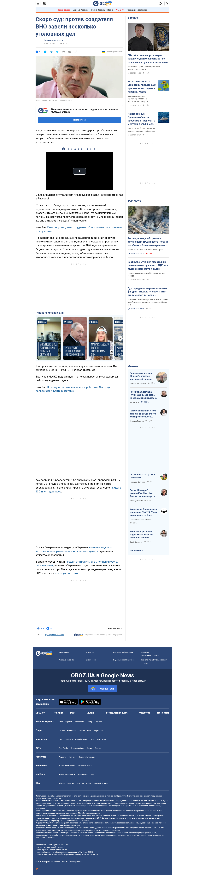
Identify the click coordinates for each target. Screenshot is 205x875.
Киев (61, 722)
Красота (80, 783)
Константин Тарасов (138, 383)
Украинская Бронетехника (140, 519)
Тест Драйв (63, 748)
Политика (58, 712)
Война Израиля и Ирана (102, 10)
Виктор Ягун (134, 402)
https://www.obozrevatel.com (127, 796)
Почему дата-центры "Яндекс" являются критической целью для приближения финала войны (141, 376)
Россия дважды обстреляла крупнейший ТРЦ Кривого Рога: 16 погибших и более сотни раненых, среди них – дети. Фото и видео (148, 242)
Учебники (68, 739)
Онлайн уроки (81, 739)
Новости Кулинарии (87, 757)
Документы (91, 660)
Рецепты (62, 757)
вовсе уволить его (66, 573)
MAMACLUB (83, 774)
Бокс (89, 730)
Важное (133, 17)
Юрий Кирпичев (136, 542)
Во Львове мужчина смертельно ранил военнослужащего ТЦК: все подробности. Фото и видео (148, 265)
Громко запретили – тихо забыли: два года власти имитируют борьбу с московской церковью (143, 413)
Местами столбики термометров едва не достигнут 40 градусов (138, 99)
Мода (88, 783)
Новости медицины (67, 774)
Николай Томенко (137, 421)
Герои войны (64, 10)
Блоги (125, 712)
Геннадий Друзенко (137, 482)
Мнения (133, 366)
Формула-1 (98, 730)
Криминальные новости (53, 40)
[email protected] (67, 854)
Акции (89, 748)
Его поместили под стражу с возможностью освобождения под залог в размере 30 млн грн (148, 302)
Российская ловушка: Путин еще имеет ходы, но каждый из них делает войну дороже (143, 395)
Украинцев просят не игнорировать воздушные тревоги (144, 67)
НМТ (104, 739)
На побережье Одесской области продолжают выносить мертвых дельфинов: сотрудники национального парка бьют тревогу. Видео (141, 119)
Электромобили (78, 748)
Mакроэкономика (85, 766)
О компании (64, 652)
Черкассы (99, 722)
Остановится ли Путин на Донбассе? (143, 476)
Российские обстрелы (137, 10)
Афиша (62, 783)
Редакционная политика (54, 635)
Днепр (89, 722)
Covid (92, 774)
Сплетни (70, 783)
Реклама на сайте (66, 660)
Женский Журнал (100, 783)
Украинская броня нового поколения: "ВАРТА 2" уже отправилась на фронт (143, 512)
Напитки (72, 757)
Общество (144, 712)
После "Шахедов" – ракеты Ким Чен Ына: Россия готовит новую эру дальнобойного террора (143, 493)
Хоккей (82, 730)
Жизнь (91, 712)
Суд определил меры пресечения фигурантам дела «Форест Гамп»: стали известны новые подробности (147, 292)
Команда (90, 652)
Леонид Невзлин (136, 501)
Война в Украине (80, 10)
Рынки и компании (67, 766)
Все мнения (135, 550)
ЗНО (98, 739)
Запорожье (79, 722)
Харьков (68, 722)
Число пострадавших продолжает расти (146, 249)
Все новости (163, 712)
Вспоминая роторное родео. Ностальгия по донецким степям (141, 534)
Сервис (98, 748)
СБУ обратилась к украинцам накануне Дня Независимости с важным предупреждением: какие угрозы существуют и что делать (148, 59)
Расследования (113, 712)
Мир (72, 712)
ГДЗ (60, 739)
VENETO (120, 10)
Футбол (62, 730)
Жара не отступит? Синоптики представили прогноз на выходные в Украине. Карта (142, 86)
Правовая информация (123, 652)
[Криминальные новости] (79, 635)
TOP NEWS (134, 200)
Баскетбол (71, 730)
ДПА (92, 739)
